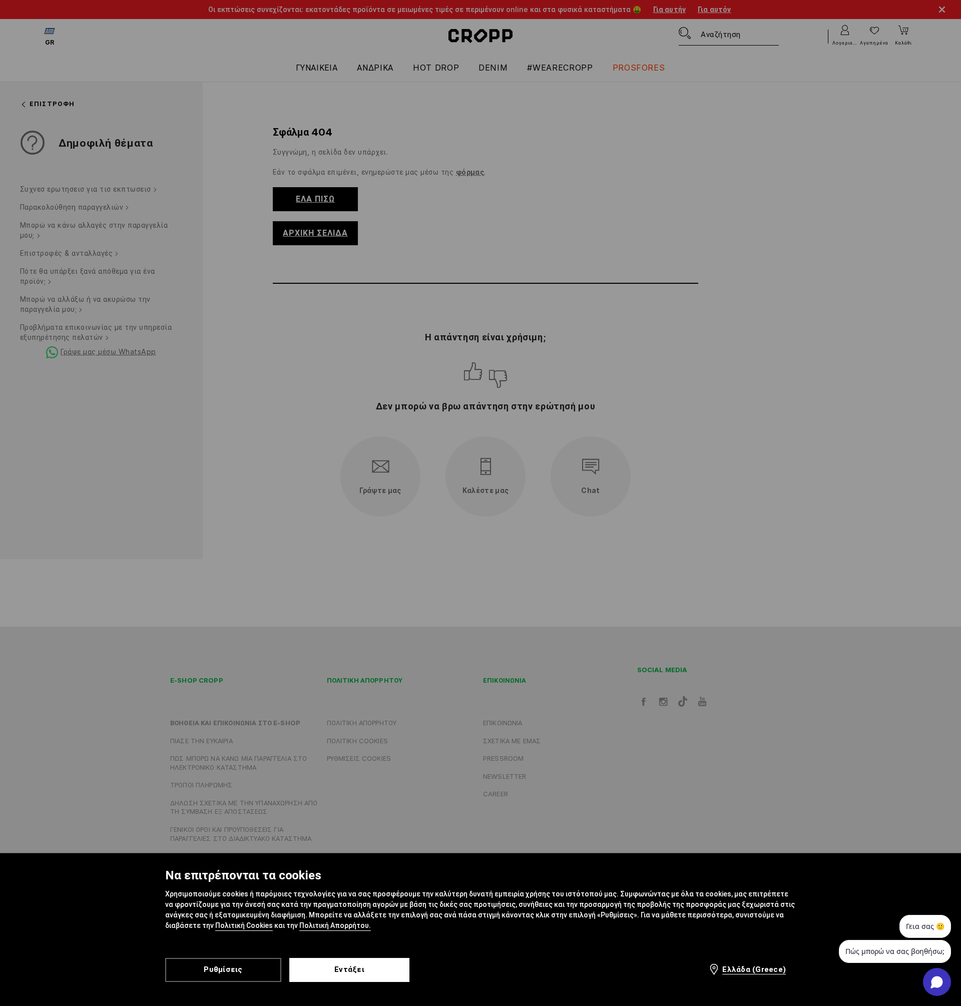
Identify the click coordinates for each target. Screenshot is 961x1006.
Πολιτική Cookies (244, 925)
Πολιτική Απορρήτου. (335, 925)
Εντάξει (349, 969)
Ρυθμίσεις (223, 969)
